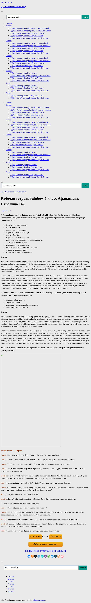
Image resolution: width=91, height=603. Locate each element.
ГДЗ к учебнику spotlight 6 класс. (23, 85)
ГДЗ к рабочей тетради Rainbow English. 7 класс (29, 98)
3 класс (8, 40)
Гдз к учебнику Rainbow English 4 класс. (26, 65)
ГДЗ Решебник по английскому (13, 6)
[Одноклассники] (32, 556)
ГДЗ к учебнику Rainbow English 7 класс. (26, 95)
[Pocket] (62, 556)
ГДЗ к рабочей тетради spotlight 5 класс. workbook (30, 75)
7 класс (8, 93)
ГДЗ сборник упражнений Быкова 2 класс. (27, 33)
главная (9, 23)
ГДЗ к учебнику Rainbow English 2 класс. (26, 35)
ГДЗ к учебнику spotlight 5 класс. (23, 73)
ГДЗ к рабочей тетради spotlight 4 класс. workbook (30, 60)
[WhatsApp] (48, 556)
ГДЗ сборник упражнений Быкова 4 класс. (27, 63)
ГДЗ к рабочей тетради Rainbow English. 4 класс (29, 68)
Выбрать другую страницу (45, 543)
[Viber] (45, 556)
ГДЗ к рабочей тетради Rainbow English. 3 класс (29, 53)
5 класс (8, 70)
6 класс (8, 83)
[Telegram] (38, 556)
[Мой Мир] (52, 556)
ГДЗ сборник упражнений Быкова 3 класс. (27, 48)
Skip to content (6, 2)
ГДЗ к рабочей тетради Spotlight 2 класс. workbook (30, 30)
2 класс (8, 25)
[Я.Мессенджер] (42, 556)
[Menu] (2, 11)
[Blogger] (58, 556)
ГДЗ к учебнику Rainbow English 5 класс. (26, 78)
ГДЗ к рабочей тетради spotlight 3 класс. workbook (30, 45)
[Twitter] (35, 556)
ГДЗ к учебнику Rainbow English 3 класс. (26, 50)
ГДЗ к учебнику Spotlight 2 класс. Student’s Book (29, 28)
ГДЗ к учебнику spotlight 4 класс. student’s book (29, 58)
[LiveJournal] (55, 556)
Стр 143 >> (55, 536)
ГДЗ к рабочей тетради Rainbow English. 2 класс (29, 38)
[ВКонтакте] (28, 556)
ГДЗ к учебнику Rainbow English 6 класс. (26, 88)
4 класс (8, 55)
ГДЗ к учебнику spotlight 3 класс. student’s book (29, 43)
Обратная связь (39, 600)
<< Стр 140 (35, 536)
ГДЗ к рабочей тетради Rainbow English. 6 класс (29, 90)
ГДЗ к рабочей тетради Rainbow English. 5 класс (29, 80)
